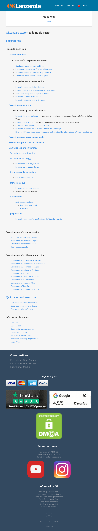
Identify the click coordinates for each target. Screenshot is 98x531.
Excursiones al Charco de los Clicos (25, 276)
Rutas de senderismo (24, 177)
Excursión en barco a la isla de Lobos (30, 87)
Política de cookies (49, 507)
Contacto (14, 322)
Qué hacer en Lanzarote (21, 297)
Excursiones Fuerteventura (23, 363)
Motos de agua (17, 182)
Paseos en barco (17, 54)
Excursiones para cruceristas (23, 148)
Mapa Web (15, 342)
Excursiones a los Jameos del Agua (25, 267)
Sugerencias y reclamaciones (22, 329)
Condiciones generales (49, 502)
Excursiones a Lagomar (20, 273)
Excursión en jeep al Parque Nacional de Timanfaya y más (39, 219)
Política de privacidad (49, 504)
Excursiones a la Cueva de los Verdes (26, 260)
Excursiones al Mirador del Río (23, 283)
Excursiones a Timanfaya (20, 286)
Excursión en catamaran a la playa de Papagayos (35, 90)
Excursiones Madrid (20, 366)
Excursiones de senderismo (23, 172)
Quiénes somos (17, 326)
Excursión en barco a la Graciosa (28, 97)
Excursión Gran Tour (24, 122)
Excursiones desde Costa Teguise (24, 240)
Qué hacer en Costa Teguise (22, 309)
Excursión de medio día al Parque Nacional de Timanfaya (38, 129)
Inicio (49, 22)
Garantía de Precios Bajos (49, 499)
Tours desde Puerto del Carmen (24, 237)
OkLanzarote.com (17, 32)
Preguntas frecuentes (19, 332)
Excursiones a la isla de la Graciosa (25, 270)
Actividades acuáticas (24, 202)
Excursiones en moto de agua (27, 188)
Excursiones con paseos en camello (26, 137)
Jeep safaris (16, 213)
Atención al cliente (64, 6)
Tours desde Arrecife (19, 247)
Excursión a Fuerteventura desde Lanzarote (33, 125)
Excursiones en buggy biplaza (27, 164)
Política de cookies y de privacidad (24, 339)
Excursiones (13, 40)
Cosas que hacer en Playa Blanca (24, 306)
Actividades (16, 196)
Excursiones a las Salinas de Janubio (25, 289)
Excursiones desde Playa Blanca (23, 244)
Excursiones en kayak (28, 205)
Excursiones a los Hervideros (22, 280)
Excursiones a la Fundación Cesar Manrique (28, 263)
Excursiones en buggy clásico (27, 167)
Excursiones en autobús (21, 105)
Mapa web (58, 497)
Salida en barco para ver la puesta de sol (32, 93)
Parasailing (24, 208)
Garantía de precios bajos (21, 335)
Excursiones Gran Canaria (23, 360)
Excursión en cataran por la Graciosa (30, 100)
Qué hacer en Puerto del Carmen (24, 303)
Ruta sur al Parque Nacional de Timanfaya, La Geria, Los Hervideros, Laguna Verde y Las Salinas (54, 132)
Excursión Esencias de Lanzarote (28, 116)
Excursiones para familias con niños (26, 142)
